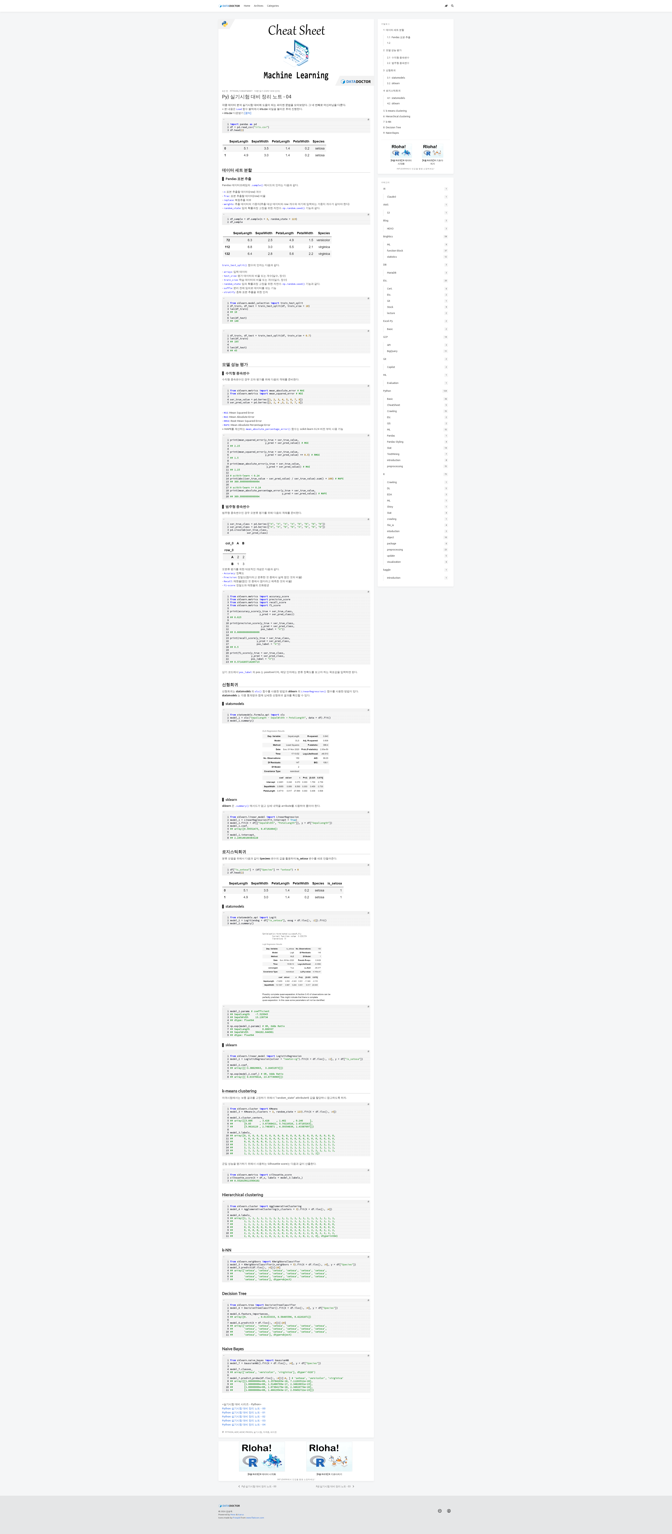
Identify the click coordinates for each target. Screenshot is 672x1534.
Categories (273, 5)
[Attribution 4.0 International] (449, 1511)
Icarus (241, 1514)
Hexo (233, 1514)
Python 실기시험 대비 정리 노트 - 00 (243, 1408)
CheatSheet (246, 91)
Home (247, 5)
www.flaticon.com (255, 1517)
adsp (241, 1432)
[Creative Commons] (439, 1511)
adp (236, 1432)
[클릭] (247, 112)
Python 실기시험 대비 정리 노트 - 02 (243, 1416)
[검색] (452, 6)
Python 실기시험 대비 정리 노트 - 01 (243, 1412)
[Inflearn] (446, 6)
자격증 (266, 1432)
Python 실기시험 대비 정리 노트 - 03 (243, 1420)
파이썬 (273, 1432)
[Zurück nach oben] (383, 1526)
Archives (258, 5)
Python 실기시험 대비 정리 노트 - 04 (243, 1424)
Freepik (236, 1517)
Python (234, 91)
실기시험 (258, 1432)
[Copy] (368, 119)
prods (249, 1432)
